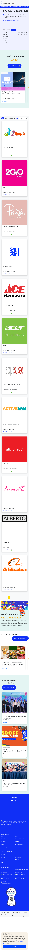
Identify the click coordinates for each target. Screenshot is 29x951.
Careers (2, 844)
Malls (2, 836)
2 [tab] (12, 105)
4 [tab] (15, 105)
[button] (8, 4)
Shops (16, 836)
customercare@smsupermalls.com (8, 827)
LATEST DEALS (15, 6)
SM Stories (3, 854)
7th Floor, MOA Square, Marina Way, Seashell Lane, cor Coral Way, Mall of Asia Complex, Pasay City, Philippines (13, 823)
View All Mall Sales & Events (19, 638)
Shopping (3, 857)
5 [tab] (16, 105)
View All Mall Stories (8, 687)
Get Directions (9, 24)
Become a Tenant (19, 844)
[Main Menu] (17, 4)
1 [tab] (11, 105)
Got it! (14, 946)
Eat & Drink (18, 857)
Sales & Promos (18, 853)
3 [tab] (14, 105)
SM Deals (3, 838)
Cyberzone (17, 841)
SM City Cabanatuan (6, 6)
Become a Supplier (5, 847)
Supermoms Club (4, 870)
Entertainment (4, 859)
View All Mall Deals (13, 65)
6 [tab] (18, 105)
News (2, 862)
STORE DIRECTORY (22, 6)
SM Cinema (3, 841)
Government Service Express (21, 869)
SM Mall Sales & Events (20, 838)
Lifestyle (17, 859)
